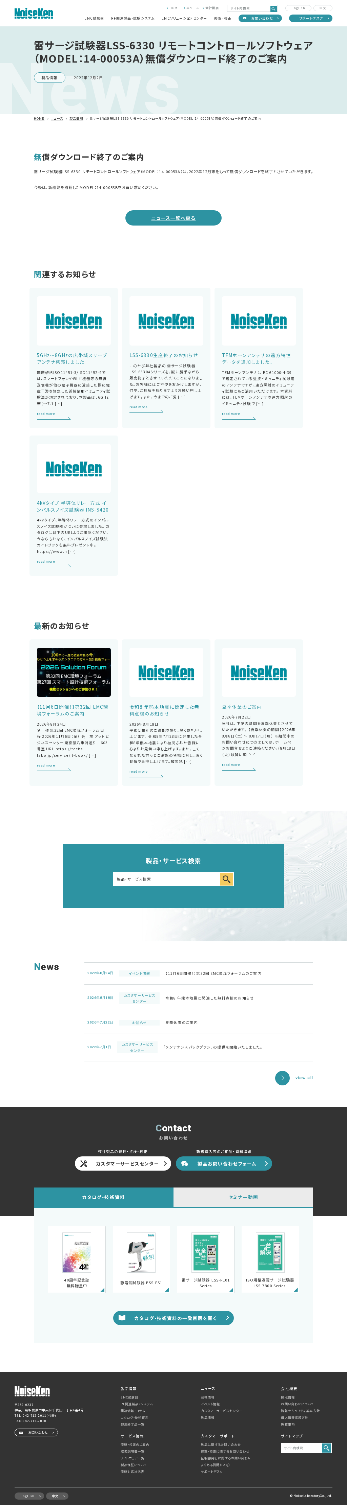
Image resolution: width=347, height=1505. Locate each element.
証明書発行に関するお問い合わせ (226, 1458)
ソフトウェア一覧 (133, 1458)
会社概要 (212, 7)
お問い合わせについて (297, 1404)
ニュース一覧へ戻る (173, 217)
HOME (174, 7)
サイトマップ (292, 1435)
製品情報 (208, 1417)
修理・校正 (222, 18)
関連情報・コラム (133, 1410)
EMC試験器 (94, 18)
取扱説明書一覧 (133, 1451)
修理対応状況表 (133, 1471)
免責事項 (287, 1424)
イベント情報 (210, 1404)
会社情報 (208, 1397)
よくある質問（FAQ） (215, 1464)
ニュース (192, 7)
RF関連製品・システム (137, 1404)
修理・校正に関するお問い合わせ (225, 1451)
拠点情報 (287, 1397)
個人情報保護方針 (294, 1417)
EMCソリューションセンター (184, 18)
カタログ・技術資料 (103, 1197)
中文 (323, 8)
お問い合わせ (262, 18)
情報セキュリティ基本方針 (300, 1410)
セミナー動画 (243, 1197)
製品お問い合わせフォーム (227, 1163)
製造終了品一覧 (133, 1424)
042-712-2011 (34, 1415)
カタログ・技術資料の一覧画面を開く (176, 1318)
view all (304, 1078)
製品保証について (134, 1464)
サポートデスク (311, 18)
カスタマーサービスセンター (127, 1163)
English (298, 8)
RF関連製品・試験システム (133, 18)
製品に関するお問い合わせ (221, 1444)
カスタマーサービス (222, 1410)
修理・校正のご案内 (135, 1444)
